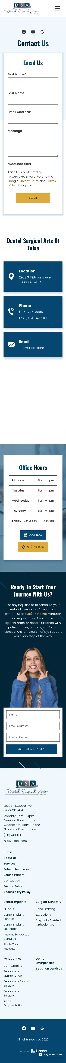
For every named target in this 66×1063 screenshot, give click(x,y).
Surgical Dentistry (48, 902)
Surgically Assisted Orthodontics (48, 922)
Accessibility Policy (17, 892)
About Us (10, 858)
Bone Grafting (45, 909)
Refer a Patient (14, 875)
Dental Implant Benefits (14, 917)
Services (9, 864)
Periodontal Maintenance (13, 973)
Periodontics (12, 959)
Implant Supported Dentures (16, 936)
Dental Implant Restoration (14, 927)
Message (15, 131)
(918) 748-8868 (31, 312)
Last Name (16, 93)
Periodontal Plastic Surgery (16, 983)
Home (8, 852)
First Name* (17, 74)
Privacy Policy (29, 181)
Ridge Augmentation (13, 1003)
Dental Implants (15, 902)
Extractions (43, 915)
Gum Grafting (13, 966)
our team (37, 627)
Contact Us (12, 881)
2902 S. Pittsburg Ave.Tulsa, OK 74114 (35, 279)
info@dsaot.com (31, 348)
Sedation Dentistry (49, 969)
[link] (22, 8)
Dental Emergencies (45, 961)
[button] (57, 8)
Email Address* (20, 112)
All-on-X (9, 909)
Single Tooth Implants (12, 946)
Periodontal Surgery (11, 993)
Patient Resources (16, 869)
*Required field (19, 164)
